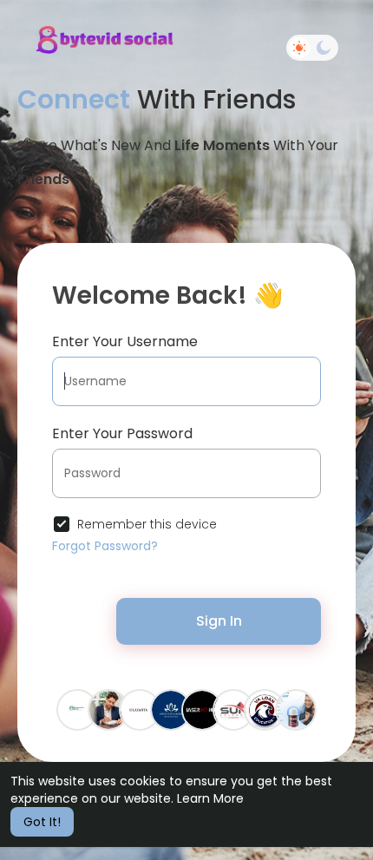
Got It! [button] (42, 821)
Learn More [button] (210, 798)
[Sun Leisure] (233, 709)
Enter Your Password (122, 433)
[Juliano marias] (296, 709)
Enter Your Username (125, 341)
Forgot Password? (105, 546)
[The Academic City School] (77, 709)
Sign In (219, 621)
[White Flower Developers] (171, 709)
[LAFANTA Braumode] (140, 709)
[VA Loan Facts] (264, 709)
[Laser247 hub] (202, 709)
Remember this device (147, 524)
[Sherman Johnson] (108, 709)
